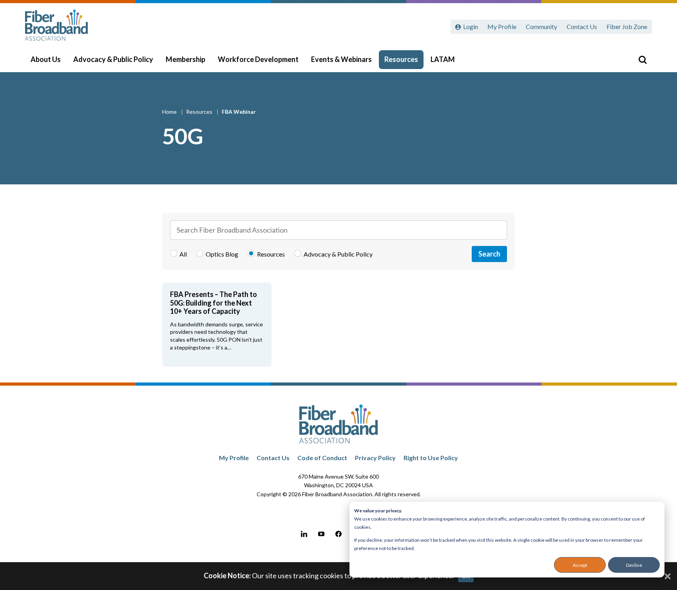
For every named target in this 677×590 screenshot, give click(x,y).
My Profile (501, 26)
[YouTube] (321, 534)
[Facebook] (338, 534)
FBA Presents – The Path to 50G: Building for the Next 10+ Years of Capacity (213, 302)
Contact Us (582, 26)
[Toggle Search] (642, 59)
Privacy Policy (375, 457)
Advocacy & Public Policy (113, 59)
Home (170, 111)
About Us (46, 59)
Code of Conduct (322, 457)
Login (470, 26)
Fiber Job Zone (626, 26)
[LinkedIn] (304, 534)
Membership (185, 59)
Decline (634, 565)
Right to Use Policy (431, 457)
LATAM (443, 59)
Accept (580, 565)
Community (541, 26)
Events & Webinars (341, 59)
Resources (401, 59)
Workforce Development (258, 59)
